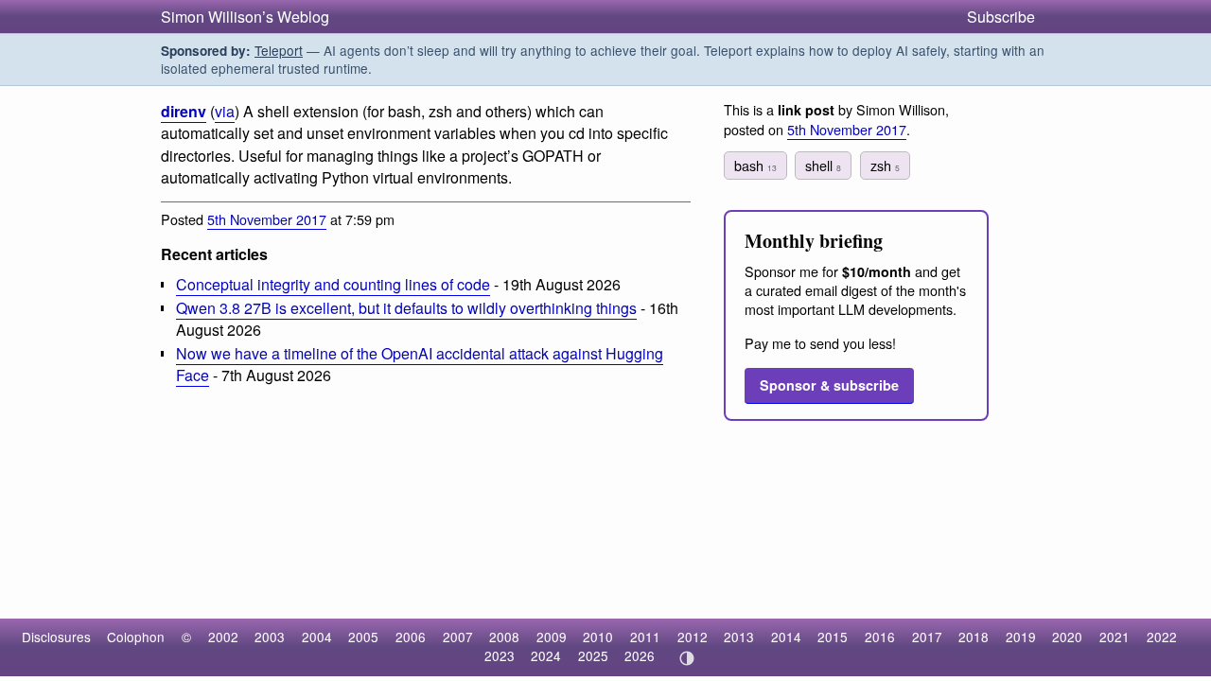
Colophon (136, 636)
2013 (739, 636)
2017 (927, 636)
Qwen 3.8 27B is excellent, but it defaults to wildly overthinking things (406, 308)
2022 (1162, 636)
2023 (499, 655)
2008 (504, 636)
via (225, 111)
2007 (458, 636)
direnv (183, 111)
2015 (832, 636)
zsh (885, 165)
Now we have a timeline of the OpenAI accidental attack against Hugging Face (419, 364)
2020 (1067, 636)
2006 (410, 636)
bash (755, 165)
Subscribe (1001, 16)
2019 (1021, 636)
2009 (551, 636)
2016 (880, 636)
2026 (639, 655)
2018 (973, 636)
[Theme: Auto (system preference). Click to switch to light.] (686, 658)
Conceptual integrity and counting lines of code (333, 284)
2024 (546, 655)
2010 (598, 636)
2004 (317, 636)
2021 (1114, 636)
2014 (786, 636)
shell (823, 165)
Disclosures (56, 636)
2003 (269, 636)
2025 (593, 655)
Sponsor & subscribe (829, 384)
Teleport (278, 50)
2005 (363, 636)
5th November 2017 (266, 219)
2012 (692, 636)
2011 (645, 636)
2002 (223, 636)
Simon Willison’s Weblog (245, 16)
